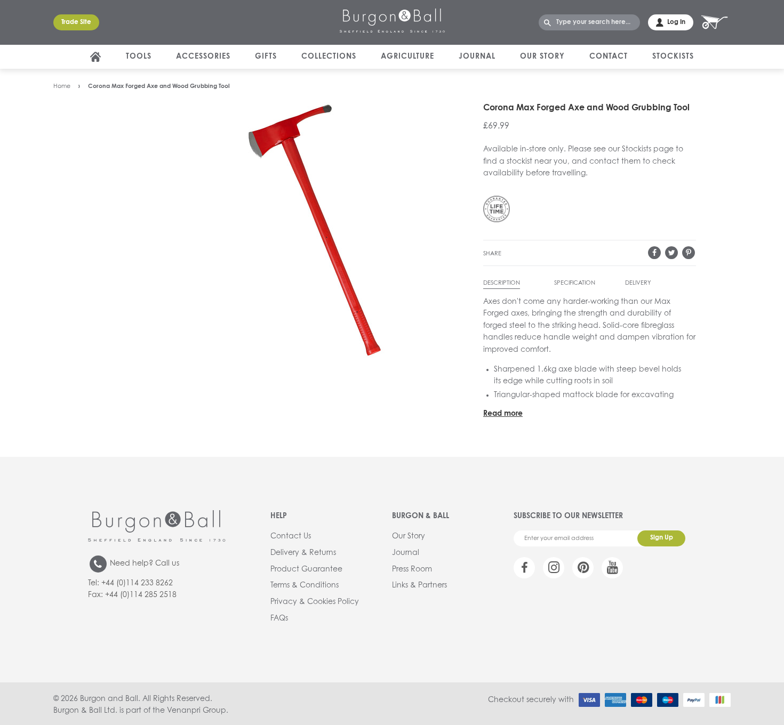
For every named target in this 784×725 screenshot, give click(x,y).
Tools (138, 56)
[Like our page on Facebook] (524, 567)
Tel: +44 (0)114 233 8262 (130, 583)
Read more (503, 413)
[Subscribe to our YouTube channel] (612, 567)
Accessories (203, 56)
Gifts (266, 56)
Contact (608, 56)
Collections (328, 56)
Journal (477, 56)
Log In (676, 22)
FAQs (279, 618)
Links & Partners (419, 585)
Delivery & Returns (303, 553)
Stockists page (648, 149)
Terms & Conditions (304, 585)
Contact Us (290, 536)
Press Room (412, 569)
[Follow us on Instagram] (553, 567)
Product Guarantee (306, 569)
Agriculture (407, 56)
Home (61, 86)
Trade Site (76, 22)
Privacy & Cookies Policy (314, 602)
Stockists (673, 56)
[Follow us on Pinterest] (583, 567)
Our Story (542, 56)
